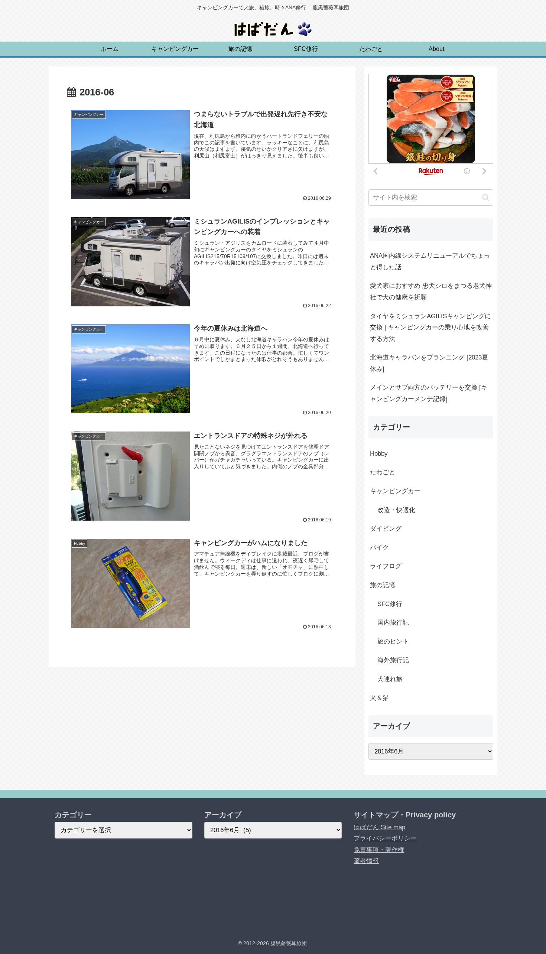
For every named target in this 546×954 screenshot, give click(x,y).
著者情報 (366, 861)
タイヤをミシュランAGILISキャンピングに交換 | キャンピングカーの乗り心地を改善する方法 (430, 327)
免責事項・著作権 (379, 849)
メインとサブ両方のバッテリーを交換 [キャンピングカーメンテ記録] (428, 393)
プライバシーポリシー (385, 838)
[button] (485, 197)
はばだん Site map (379, 827)
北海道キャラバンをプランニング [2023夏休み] (429, 363)
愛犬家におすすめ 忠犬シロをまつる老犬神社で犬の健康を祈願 (431, 291)
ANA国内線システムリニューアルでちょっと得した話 (430, 261)
